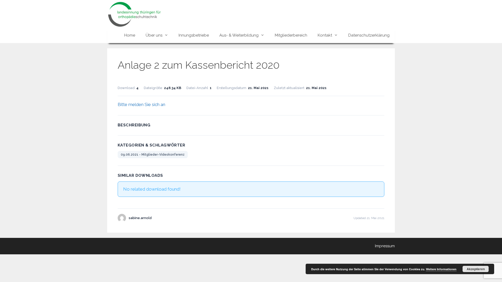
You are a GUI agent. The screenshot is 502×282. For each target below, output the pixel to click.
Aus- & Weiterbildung (239, 35)
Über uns (154, 35)
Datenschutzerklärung (369, 35)
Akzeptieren (476, 269)
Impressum (385, 246)
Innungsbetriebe (194, 35)
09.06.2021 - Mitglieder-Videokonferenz (153, 154)
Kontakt (325, 35)
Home (129, 35)
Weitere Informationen (441, 269)
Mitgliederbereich (291, 35)
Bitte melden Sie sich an (141, 104)
